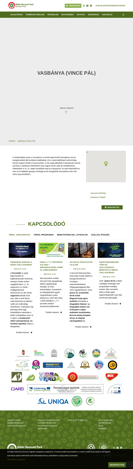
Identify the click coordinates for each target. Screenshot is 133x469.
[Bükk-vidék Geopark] (99, 365)
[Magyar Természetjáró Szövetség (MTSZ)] (77, 401)
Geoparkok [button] (93, 15)
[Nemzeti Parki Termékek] (111, 353)
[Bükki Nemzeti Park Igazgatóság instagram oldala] (83, 5)
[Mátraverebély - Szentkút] (83, 377)
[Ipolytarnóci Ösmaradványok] (85, 365)
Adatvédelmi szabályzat (16, 459)
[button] (106, 163)
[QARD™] (17, 389)
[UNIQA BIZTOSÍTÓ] (53, 401)
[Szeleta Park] (112, 365)
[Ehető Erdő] (90, 401)
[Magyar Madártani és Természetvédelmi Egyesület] (83, 353)
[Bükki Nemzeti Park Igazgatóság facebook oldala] (87, 5)
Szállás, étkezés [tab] (100, 235)
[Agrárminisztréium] (23, 353)
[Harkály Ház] (17, 377)
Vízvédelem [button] (52, 15)
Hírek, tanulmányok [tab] (19, 235)
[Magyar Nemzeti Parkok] (54, 353)
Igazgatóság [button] (16, 15)
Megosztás (113, 207)
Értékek (12, 141)
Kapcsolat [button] (107, 15)
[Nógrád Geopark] (69, 353)
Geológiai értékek (98, 193)
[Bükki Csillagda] (71, 365)
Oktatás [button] (81, 15)
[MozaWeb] (53, 365)
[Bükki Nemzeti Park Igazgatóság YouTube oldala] (90, 5)
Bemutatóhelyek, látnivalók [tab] (72, 235)
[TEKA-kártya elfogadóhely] (36, 365)
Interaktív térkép (98, 197)
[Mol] (112, 377)
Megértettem (117, 465)
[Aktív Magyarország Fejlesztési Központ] (39, 353)
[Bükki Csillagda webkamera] (93, 4)
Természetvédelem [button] (35, 15)
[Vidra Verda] (51, 377)
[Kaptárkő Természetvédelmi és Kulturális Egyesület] (96, 353)
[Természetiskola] (22, 365)
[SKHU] (65, 389)
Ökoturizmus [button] (67, 15)
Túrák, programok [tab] (44, 235)
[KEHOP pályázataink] (114, 389)
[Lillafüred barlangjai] (30, 377)
